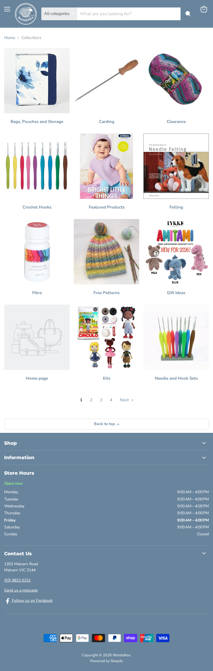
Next (125, 400)
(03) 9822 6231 (17, 580)
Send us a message (21, 590)
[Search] (188, 13)
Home (9, 37)
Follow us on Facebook (32, 600)
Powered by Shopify (106, 661)
